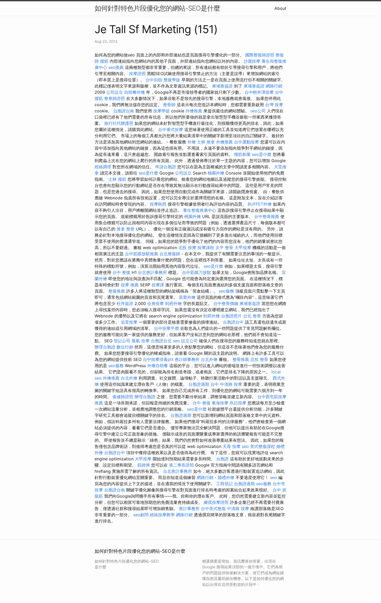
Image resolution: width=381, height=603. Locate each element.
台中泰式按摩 (170, 129)
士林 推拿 (206, 141)
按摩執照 (158, 204)
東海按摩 (220, 402)
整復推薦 (116, 291)
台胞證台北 (161, 340)
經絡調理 (103, 166)
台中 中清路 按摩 (226, 384)
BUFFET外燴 (260, 204)
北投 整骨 (259, 359)
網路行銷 (274, 86)
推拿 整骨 (126, 228)
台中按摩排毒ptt (158, 359)
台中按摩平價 (166, 328)
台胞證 (222, 458)
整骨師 (169, 104)
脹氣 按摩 (141, 340)
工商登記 (224, 483)
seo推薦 (116, 67)
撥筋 (104, 61)
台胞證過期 (198, 384)
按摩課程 (205, 247)
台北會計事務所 (152, 272)
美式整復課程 (262, 446)
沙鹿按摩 (252, 61)
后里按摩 (129, 322)
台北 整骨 (252, 315)
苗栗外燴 (187, 297)
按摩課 (158, 284)
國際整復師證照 (259, 54)
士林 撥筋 (117, 179)
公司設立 (114, 92)
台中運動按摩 (246, 141)
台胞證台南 (123, 110)
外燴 (191, 141)
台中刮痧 (154, 79)
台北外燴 (209, 359)
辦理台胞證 (105, 347)
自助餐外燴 (134, 92)
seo (176, 340)
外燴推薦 (194, 110)
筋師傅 (143, 465)
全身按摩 (155, 303)
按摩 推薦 (130, 284)
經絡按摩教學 (162, 514)
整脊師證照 (114, 98)
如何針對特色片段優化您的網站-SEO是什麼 (157, 8)
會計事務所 (189, 508)
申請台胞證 (165, 166)
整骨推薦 (240, 359)
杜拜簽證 (125, 303)
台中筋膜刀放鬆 (196, 272)
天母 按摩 (232, 446)
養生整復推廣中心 (199, 210)
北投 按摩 (187, 247)
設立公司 (189, 340)
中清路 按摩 (238, 508)
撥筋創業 (242, 154)
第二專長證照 (181, 465)
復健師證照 (122, 396)
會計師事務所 (187, 359)
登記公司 (122, 340)
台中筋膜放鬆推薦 (141, 253)
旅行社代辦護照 (118, 123)
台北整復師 (169, 253)
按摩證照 (137, 73)
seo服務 (226, 291)
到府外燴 (173, 303)
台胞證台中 (233, 322)
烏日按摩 (238, 402)
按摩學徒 (161, 110)
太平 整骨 (224, 247)
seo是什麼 (261, 154)
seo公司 (258, 110)
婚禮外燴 (226, 477)
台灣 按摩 (274, 104)
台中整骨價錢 (225, 303)
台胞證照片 (231, 315)
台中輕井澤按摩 (259, 92)
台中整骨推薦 (266, 216)
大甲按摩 (243, 247)
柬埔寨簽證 (222, 86)
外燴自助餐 (157, 365)
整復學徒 (172, 79)
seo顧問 (141, 514)
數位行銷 (125, 347)
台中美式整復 (213, 508)
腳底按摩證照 (216, 502)
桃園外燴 (216, 173)
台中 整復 (121, 272)
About (280, 8)
